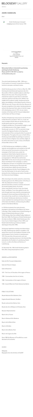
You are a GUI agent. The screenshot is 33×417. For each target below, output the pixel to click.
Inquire (16, 57)
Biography (5, 63)
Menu (4, 7)
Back (3, 16)
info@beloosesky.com (9, 74)
